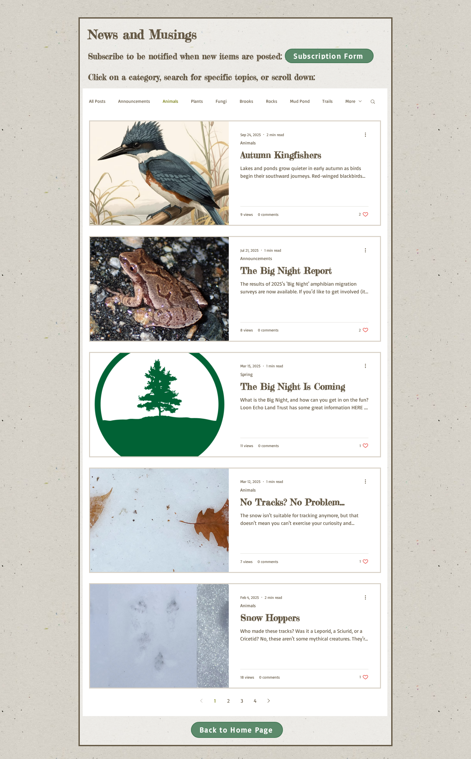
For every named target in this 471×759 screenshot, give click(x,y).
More (350, 101)
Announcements (134, 101)
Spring (246, 374)
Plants (197, 101)
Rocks (271, 101)
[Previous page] (201, 700)
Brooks (246, 101)
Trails (327, 101)
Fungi (221, 101)
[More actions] (367, 134)
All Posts (97, 101)
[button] (373, 102)
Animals (170, 101)
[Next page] (269, 700)
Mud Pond (300, 101)
